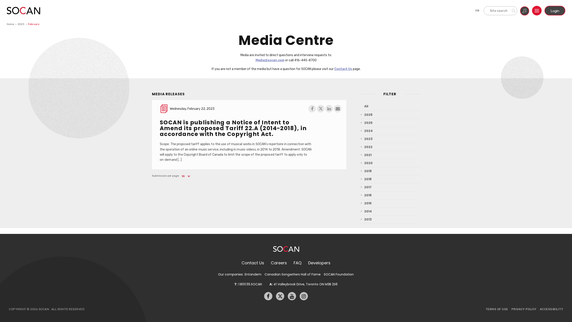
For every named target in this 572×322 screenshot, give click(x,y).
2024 (368, 131)
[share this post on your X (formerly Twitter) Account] (320, 108)
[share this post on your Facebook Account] (312, 108)
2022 (368, 147)
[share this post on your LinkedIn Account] (329, 108)
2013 (368, 219)
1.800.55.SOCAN (248, 284)
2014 (368, 211)
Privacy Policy (523, 309)
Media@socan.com (270, 60)
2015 (368, 203)
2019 (368, 171)
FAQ (297, 263)
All (366, 106)
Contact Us (343, 69)
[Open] (537, 10)
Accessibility (551, 309)
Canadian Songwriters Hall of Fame (293, 274)
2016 (368, 195)
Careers (279, 263)
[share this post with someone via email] (337, 108)
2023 (21, 24)
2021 (368, 155)
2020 (368, 163)
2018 (368, 179)
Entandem (253, 274)
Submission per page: (165, 175)
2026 (368, 114)
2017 (368, 187)
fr (477, 10)
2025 (368, 123)
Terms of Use (497, 309)
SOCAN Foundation (339, 274)
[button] (186, 176)
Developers (319, 263)
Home (10, 24)
